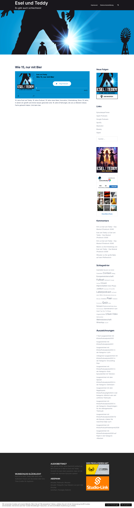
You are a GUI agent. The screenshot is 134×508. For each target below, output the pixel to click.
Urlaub (109, 314)
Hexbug (98, 283)
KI (109, 289)
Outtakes (103, 298)
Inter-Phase (112, 286)
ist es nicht (22, 476)
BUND (112, 270)
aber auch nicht (36, 476)
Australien (99, 270)
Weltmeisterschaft (103, 320)
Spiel (115, 308)
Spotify (98, 122)
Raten (109, 303)
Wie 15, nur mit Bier (28, 67)
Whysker (99, 255)
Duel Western (69, 485)
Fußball (100, 279)
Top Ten (102, 311)
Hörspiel (104, 283)
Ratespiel (99, 306)
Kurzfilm (112, 289)
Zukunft (106, 322)
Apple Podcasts (101, 116)
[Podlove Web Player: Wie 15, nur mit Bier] (52, 84)
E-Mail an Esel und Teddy (70, 468)
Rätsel (115, 306)
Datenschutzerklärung (106, 5)
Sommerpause (100, 308)
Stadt (98, 311)
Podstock (114, 298)
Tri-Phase (108, 311)
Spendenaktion (109, 308)
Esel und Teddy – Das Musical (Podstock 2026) (105, 235)
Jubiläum (99, 289)
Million (101, 295)
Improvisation (101, 286)
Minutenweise (107, 295)
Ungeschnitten (100, 314)
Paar (109, 298)
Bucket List (107, 270)
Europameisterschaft (105, 276)
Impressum (94, 5)
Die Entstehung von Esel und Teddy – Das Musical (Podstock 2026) (106, 249)
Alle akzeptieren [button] (126, 505)
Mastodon (99, 126)
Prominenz (99, 303)
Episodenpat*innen (102, 112)
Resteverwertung (108, 306)
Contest (107, 273)
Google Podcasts (102, 119)
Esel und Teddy (31, 3)
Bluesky (99, 129)
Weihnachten (99, 317)
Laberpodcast (103, 291)
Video (115, 314)
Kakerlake (106, 289)
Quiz (105, 302)
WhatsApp (100, 322)
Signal (98, 133)
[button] (118, 5)
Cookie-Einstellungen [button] (112, 505)
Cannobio (99, 273)
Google (112, 280)
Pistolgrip (61, 490)
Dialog (113, 273)
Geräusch (107, 280)
